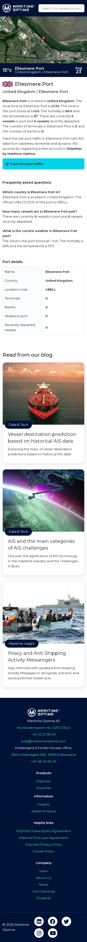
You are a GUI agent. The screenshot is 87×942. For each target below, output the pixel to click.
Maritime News (43, 811)
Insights (43, 804)
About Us (43, 878)
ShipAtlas (43, 788)
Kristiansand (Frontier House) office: (43, 748)
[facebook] (52, 921)
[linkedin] (39, 921)
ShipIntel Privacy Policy (43, 844)
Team (43, 871)
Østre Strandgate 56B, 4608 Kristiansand (43, 755)
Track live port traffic (26, 164)
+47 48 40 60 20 (43, 761)
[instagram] (39, 933)
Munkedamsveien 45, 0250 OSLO (43, 728)
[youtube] (52, 933)
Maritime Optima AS (43, 721)
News (43, 885)
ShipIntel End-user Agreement (43, 838)
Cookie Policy (43, 851)
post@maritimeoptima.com (43, 741)
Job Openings (43, 891)
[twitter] (66, 921)
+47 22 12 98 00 (43, 734)
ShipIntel (43, 781)
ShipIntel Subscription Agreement (43, 831)
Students (43, 898)
